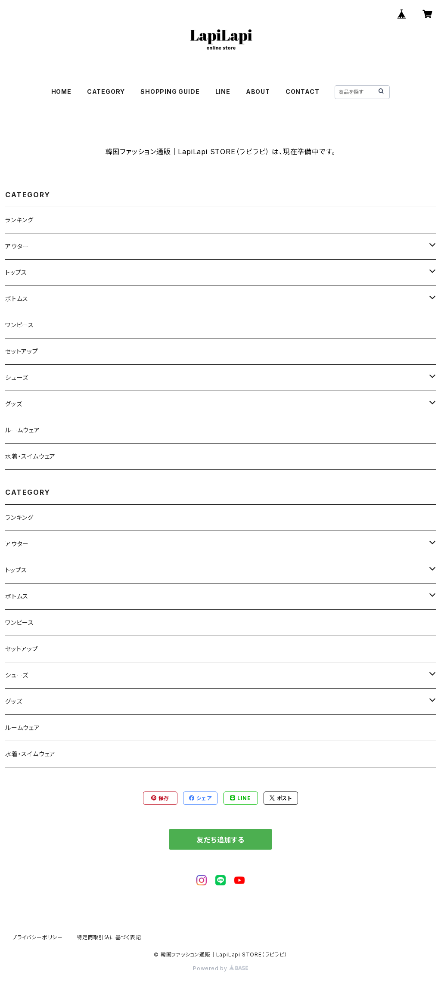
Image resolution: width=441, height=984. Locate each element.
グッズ (13, 403)
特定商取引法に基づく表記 (109, 937)
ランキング (19, 219)
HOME (61, 91)
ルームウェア (22, 430)
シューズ (16, 377)
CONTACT (303, 91)
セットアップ (21, 351)
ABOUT (258, 91)
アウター (17, 246)
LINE (222, 91)
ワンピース (19, 325)
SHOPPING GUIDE (169, 91)
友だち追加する (220, 839)
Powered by (211, 968)
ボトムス (16, 298)
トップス (16, 272)
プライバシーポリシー (37, 937)
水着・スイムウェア (30, 456)
